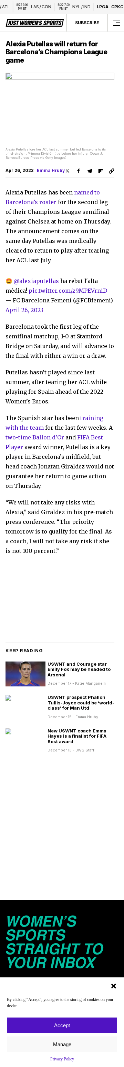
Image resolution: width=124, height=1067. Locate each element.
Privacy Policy (62, 1059)
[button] (113, 986)
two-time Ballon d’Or (35, 437)
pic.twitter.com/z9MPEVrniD (68, 290)
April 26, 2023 (24, 310)
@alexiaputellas (36, 280)
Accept (62, 1025)
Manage (62, 1044)
